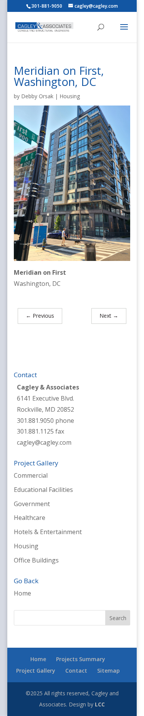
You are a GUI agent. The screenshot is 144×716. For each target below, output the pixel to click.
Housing (70, 96)
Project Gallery (35, 670)
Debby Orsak (37, 96)
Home (22, 593)
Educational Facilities (43, 489)
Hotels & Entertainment (48, 532)
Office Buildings (36, 560)
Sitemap (108, 670)
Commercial (31, 475)
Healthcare (29, 517)
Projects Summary (80, 659)
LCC (100, 704)
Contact (76, 670)
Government (32, 504)
